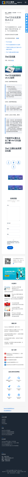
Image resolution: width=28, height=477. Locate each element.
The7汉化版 (9, 41)
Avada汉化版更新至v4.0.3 (12, 362)
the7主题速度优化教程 (11, 359)
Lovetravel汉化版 (16, 307)
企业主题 (14, 12)
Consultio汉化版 (15, 303)
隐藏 (17, 38)
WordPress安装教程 (6, 430)
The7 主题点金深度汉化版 (12, 52)
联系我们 (4, 422)
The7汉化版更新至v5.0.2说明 (13, 44)
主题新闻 (9, 12)
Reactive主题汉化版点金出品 (17, 295)
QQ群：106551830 (6, 460)
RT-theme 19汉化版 (16, 313)
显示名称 (9, 223)
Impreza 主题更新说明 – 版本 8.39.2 (12, 326)
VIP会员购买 (4, 423)
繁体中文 (19, 2)
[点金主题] (9, 2)
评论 (8, 205)
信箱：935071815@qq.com (8, 457)
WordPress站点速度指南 (7, 434)
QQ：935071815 (5, 456)
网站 (8, 234)
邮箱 (8, 228)
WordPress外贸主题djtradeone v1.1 (16, 287)
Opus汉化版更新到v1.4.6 (7, 444)
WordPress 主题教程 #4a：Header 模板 (10, 442)
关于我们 (4, 420)
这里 (13, 60)
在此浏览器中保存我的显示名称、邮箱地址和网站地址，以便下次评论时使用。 (13, 242)
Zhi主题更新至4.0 (7, 410)
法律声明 (4, 419)
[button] (25, 2)
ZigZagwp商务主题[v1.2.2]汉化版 (9, 441)
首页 (6, 12)
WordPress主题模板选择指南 (8, 431)
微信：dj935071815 (6, 459)
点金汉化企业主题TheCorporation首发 (15, 364)
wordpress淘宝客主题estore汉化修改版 (10, 445)
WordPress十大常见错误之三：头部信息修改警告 (14, 354)
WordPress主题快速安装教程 (8, 433)
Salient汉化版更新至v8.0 (9, 408)
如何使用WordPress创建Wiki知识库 (14, 357)
